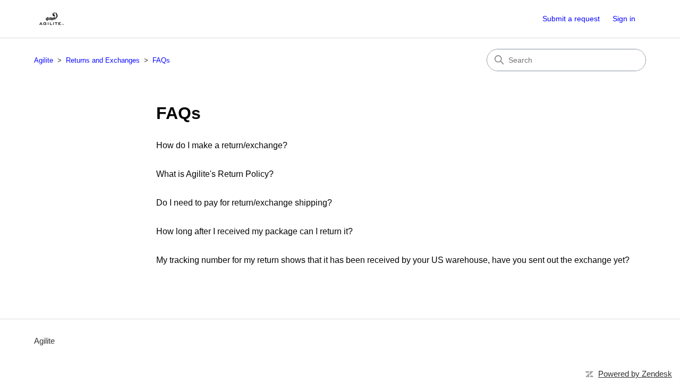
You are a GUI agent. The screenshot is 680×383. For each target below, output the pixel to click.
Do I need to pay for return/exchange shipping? (244, 202)
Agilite (43, 60)
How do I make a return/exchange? (221, 145)
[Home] (51, 19)
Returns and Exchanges (103, 60)
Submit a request (571, 18)
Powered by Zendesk (635, 373)
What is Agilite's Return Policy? (215, 173)
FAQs (161, 60)
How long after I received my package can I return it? (254, 231)
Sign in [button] (624, 18)
